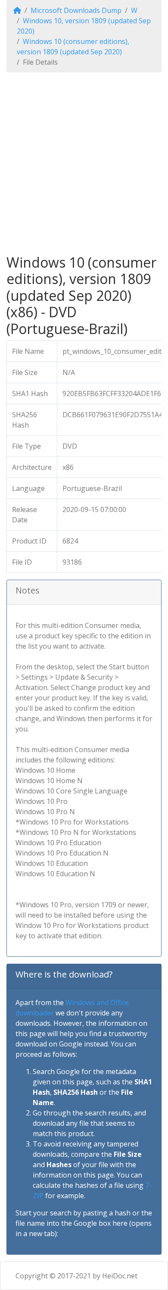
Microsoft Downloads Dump (76, 10)
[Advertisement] (84, 163)
